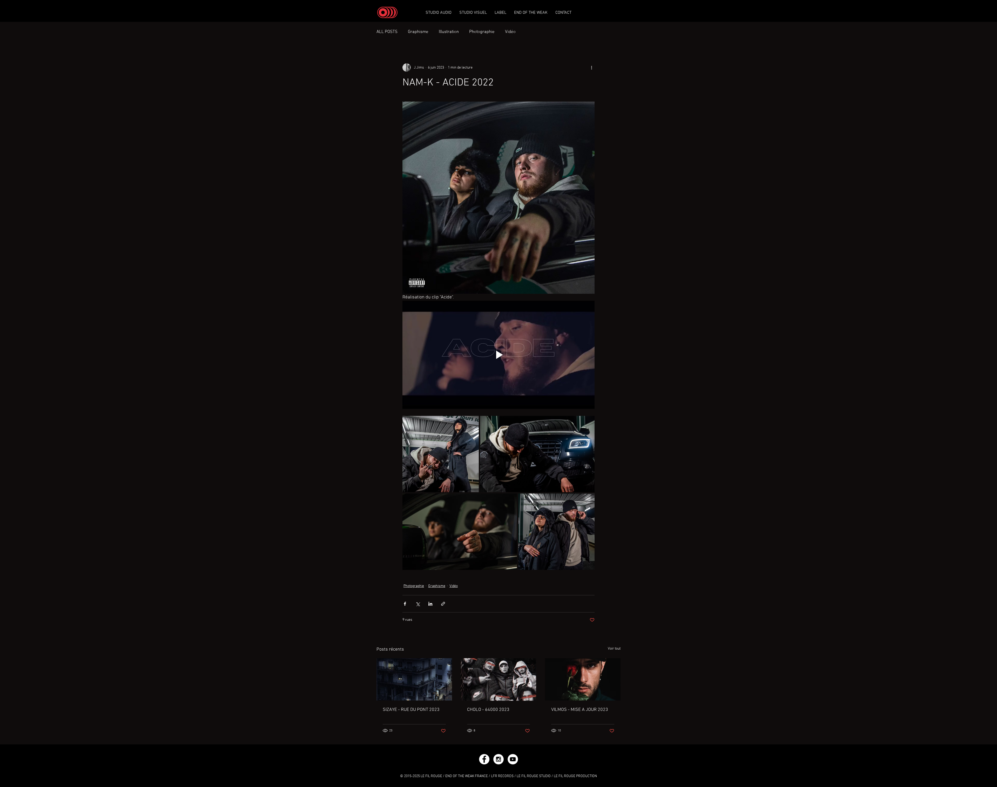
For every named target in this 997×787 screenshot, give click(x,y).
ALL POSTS (387, 32)
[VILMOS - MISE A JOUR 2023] (583, 679)
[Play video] (498, 355)
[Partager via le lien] (443, 603)
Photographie (482, 32)
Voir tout (614, 648)
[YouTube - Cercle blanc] (513, 759)
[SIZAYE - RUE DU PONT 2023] (414, 679)
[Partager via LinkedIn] (430, 603)
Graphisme (418, 32)
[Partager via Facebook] (404, 603)
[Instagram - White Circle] (498, 759)
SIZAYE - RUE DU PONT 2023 (411, 709)
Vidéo (510, 32)
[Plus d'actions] (591, 67)
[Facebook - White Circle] (484, 759)
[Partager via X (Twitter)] (417, 603)
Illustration (449, 32)
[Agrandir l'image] (440, 454)
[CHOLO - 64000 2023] (498, 679)
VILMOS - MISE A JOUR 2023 (579, 709)
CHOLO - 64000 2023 (488, 709)
